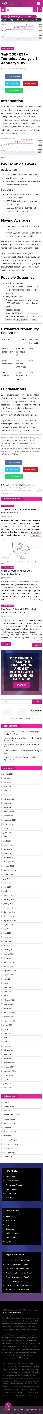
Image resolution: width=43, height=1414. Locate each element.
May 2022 (7, 987)
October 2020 (8, 1067)
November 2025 (9, 812)
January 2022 (8, 1004)
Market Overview (9, 1131)
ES (23, 485)
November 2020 (9, 1063)
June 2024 (7, 883)
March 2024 (7, 895)
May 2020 (7, 1088)
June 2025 (7, 832)
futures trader (6, 491)
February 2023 (8, 950)
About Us (9, 1216)
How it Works (11, 1220)
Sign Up (8, 1241)
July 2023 (6, 929)
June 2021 (7, 1033)
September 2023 (9, 920)
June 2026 (7, 782)
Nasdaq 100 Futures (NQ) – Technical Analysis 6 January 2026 (38, 645)
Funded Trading (9, 1123)
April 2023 (7, 941)
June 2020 (7, 1084)
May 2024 (7, 887)
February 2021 (8, 1050)
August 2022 (8, 975)
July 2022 (6, 979)
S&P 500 (34, 491)
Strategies (7, 1136)
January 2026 (8, 803)
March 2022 (7, 996)
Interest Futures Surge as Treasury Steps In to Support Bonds (20, 758)
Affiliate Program (12, 1233)
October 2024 (8, 866)
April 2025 (7, 841)
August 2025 (8, 824)
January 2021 (8, 1054)
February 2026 (8, 799)
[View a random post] (40, 9)
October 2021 (8, 1017)
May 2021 (7, 1038)
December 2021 (9, 1008)
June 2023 (7, 933)
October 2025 (8, 816)
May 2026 (7, 786)
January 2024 (8, 904)
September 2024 (9, 870)
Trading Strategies (12, 1189)
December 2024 (9, 858)
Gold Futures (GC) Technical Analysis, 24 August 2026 (21, 745)
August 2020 (8, 1075)
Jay (25, 69)
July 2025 (6, 828)
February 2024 (8, 899)
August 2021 (8, 1025)
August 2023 (8, 925)
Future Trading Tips (15, 488)
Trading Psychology (10, 1144)
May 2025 (7, 837)
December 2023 (9, 908)
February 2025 (8, 849)
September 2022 (9, 971)
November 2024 (9, 862)
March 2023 (7, 945)
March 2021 (7, 1046)
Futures (25, 488)
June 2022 (7, 983)
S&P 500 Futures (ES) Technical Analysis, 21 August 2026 (22, 752)
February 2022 (8, 1000)
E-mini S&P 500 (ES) (14, 485)
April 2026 (7, 791)
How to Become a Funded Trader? (18, 1260)
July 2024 (6, 878)
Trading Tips (8, 1148)
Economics (7, 1110)
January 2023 (8, 954)
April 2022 (7, 991)
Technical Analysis (7, 49)
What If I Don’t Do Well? (15, 1281)
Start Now (21, 685)
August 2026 (8, 774)
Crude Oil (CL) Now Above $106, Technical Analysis (16, 572)
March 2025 (7, 845)
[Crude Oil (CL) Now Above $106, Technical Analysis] (21, 552)
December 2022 (9, 958)
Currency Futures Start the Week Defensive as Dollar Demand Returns (7, 644)
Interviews (7, 1127)
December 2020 (9, 1058)
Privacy (4, 1313)
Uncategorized (8, 1152)
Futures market (34, 488)
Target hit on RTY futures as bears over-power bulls (18, 511)
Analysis (6, 1102)
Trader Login (10, 1237)
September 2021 (9, 1021)
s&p (29, 491)
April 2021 (7, 1042)
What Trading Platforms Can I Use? (19, 1273)
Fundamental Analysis (11, 1115)
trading (9, 494)
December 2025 (9, 807)
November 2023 (9, 912)
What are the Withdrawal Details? (18, 1285)
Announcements (9, 1106)
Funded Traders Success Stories (17, 1289)
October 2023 (8, 916)
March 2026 (7, 795)
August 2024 (8, 874)
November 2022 (9, 962)
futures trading (16, 491)
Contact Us (10, 1229)
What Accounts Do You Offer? (17, 1264)
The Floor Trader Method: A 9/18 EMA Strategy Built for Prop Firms (21, 732)
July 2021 (6, 1029)
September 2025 (9, 820)
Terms (35, 1310)
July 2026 (6, 778)
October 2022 (8, 966)
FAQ (7, 1225)
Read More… (36, 535)
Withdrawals (7, 1157)
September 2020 (9, 1071)
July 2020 (6, 1079)
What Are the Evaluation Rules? (17, 1268)
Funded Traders (9, 1119)
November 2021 (9, 1012)
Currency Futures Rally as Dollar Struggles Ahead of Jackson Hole (22, 739)
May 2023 (7, 937)
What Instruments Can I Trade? (17, 1277)
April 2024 (7, 891)
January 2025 (8, 853)
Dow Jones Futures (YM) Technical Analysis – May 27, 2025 (18, 611)
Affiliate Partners (15, 1313)
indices (25, 491)
